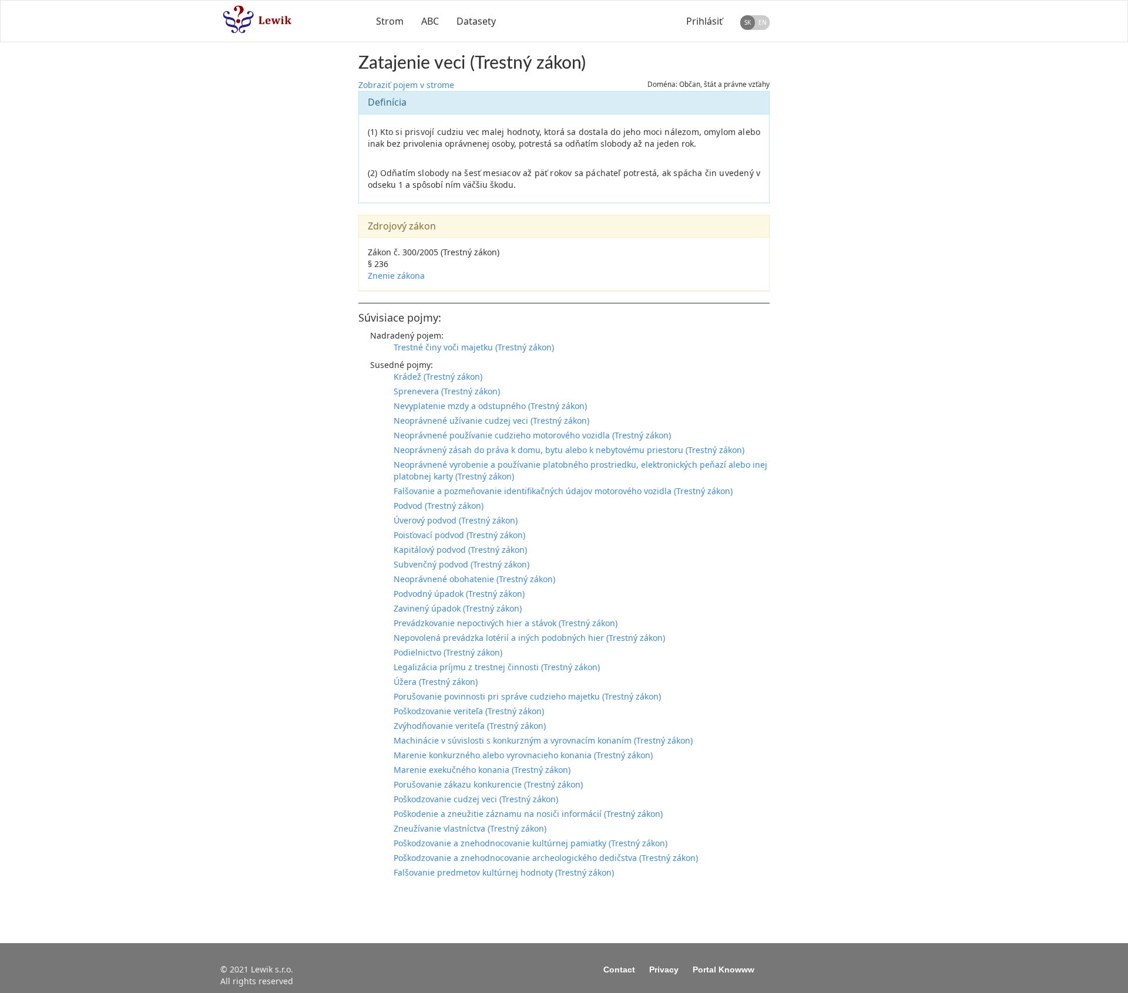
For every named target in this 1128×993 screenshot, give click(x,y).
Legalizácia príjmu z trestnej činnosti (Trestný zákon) (497, 667)
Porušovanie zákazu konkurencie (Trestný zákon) (488, 784)
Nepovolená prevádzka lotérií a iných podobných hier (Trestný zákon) (529, 637)
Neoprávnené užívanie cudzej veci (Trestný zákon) (491, 420)
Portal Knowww (723, 969)
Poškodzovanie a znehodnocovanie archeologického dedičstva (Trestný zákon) (546, 857)
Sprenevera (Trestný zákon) (447, 391)
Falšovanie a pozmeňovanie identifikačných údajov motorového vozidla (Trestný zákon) (563, 490)
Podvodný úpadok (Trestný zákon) (459, 593)
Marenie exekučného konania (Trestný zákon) (482, 769)
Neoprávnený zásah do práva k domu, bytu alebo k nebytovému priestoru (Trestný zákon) (569, 449)
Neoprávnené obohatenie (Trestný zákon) (474, 579)
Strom (390, 21)
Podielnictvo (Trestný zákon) (448, 652)
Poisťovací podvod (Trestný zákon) (459, 535)
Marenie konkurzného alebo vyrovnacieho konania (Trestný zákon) (523, 755)
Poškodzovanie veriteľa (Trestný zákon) (469, 711)
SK (747, 22)
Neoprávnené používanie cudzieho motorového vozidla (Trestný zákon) (532, 435)
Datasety (476, 21)
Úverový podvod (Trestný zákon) (456, 520)
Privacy (664, 969)
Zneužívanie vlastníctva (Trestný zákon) (470, 828)
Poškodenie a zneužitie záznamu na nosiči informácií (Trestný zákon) (528, 813)
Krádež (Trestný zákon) (438, 376)
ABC (430, 21)
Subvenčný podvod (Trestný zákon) (461, 564)
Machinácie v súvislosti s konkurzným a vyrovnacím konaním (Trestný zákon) (543, 740)
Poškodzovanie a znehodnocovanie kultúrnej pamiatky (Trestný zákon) (530, 843)
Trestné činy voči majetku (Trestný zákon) (474, 347)
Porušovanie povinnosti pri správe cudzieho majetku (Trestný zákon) (527, 696)
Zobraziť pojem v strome (406, 84)
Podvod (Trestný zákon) (439, 505)
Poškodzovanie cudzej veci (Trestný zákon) (476, 799)
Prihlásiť (704, 21)
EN (762, 22)
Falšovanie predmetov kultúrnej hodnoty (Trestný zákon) (504, 872)
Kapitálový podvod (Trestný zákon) (460, 549)
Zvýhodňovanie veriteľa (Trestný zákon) (470, 725)
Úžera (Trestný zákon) (436, 681)
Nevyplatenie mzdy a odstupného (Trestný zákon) (490, 405)
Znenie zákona (396, 275)
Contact (619, 969)
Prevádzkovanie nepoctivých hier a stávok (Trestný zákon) (505, 623)
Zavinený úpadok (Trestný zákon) (458, 608)
